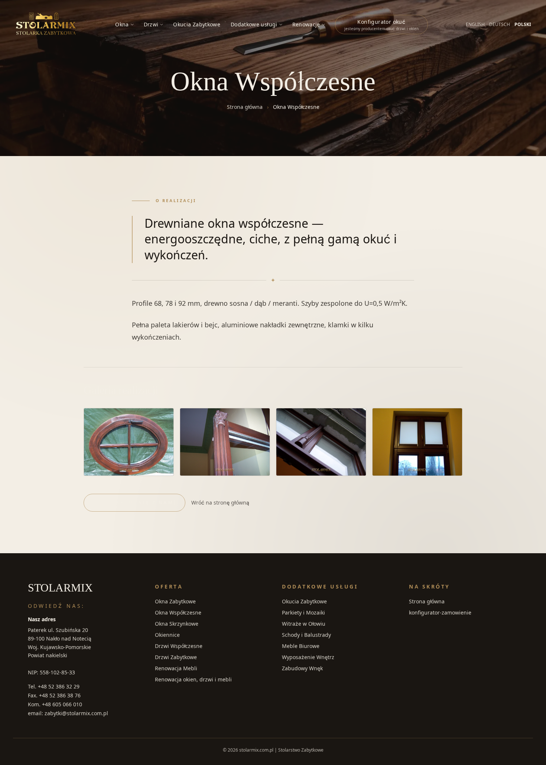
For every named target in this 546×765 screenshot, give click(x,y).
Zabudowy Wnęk (302, 668)
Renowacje (306, 24)
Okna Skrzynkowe (176, 623)
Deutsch (499, 24)
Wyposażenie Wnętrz (308, 657)
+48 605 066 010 (62, 704)
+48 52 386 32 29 (58, 686)
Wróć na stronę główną (220, 502)
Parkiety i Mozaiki (303, 612)
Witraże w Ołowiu (303, 623)
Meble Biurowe (300, 646)
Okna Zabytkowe (175, 601)
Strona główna (245, 107)
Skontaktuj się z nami (135, 502)
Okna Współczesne (178, 612)
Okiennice (167, 635)
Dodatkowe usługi (254, 24)
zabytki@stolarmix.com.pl (76, 713)
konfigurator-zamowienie (440, 612)
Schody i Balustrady (306, 635)
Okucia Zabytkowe (196, 24)
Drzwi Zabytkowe (176, 657)
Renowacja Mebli (176, 668)
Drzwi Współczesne (178, 646)
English (475, 24)
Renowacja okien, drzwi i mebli (193, 679)
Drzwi (151, 24)
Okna (122, 24)
